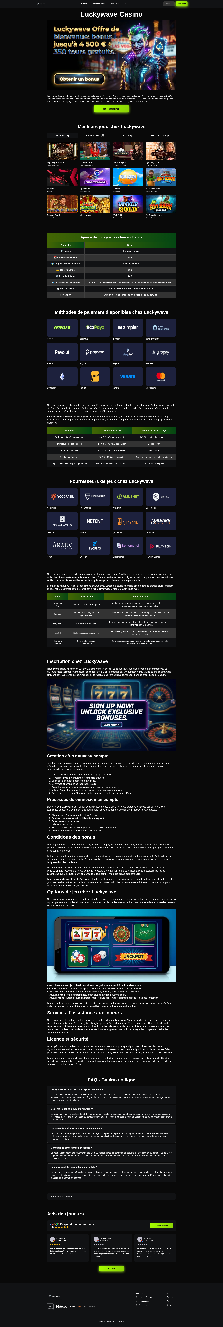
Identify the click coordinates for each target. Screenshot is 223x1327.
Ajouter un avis (161, 1226)
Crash (126, 136)
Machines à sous (158, 136)
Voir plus (111, 1268)
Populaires (61, 136)
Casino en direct (93, 136)
